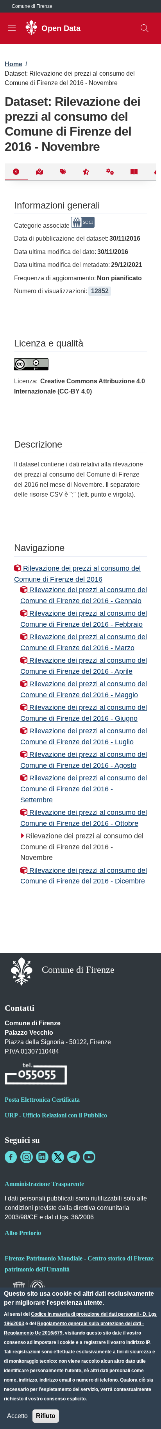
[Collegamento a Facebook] (11, 1157)
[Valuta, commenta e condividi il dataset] (86, 172)
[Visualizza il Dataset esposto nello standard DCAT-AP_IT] (134, 172)
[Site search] (144, 28)
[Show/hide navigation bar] (12, 28)
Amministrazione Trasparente (44, 1184)
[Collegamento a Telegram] (73, 1157)
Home (13, 64)
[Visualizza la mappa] (40, 172)
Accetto (17, 1416)
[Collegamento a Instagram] (26, 1157)
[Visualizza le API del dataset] (110, 172)
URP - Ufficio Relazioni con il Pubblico (56, 1115)
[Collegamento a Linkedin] (42, 1157)
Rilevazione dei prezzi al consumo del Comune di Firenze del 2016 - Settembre (83, 788)
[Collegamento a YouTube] (89, 1157)
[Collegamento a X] (58, 1157)
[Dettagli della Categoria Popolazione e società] (83, 225)
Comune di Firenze (32, 6)
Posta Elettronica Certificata (42, 1099)
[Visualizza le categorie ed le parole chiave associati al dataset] (62, 172)
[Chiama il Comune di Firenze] (36, 1075)
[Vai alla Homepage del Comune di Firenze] (21, 970)
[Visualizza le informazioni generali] (16, 172)
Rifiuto (45, 1416)
